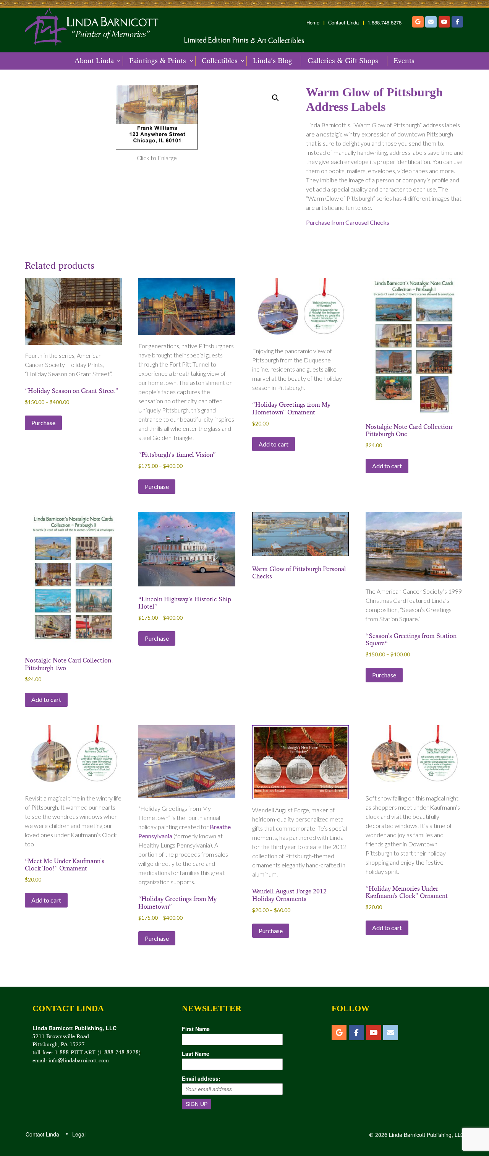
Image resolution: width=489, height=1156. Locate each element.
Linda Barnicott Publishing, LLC (425, 1134)
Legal (78, 1134)
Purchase (43, 422)
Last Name (195, 1053)
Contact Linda (343, 22)
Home (312, 22)
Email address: (201, 1078)
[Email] (431, 22)
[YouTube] (444, 22)
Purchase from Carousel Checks (347, 222)
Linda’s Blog (272, 61)
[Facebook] (457, 22)
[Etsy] (418, 22)
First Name (196, 1029)
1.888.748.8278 (385, 22)
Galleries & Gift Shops (343, 61)
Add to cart (273, 444)
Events (404, 61)
